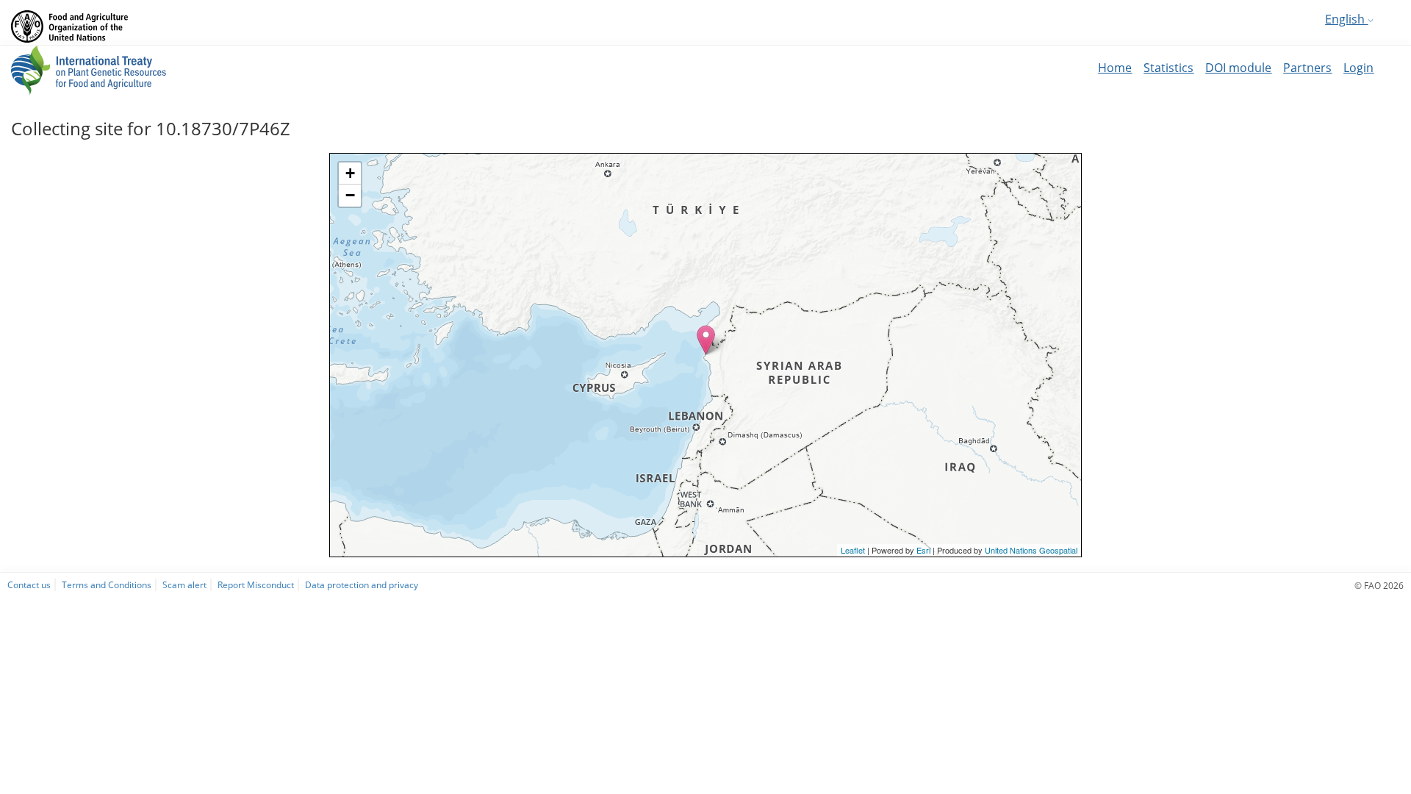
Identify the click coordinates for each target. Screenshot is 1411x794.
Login (1358, 68)
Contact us (29, 584)
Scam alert (184, 584)
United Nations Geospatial (1031, 550)
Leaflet (853, 550)
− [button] (350, 195)
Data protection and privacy (361, 584)
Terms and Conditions (106, 584)
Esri (923, 550)
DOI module (1238, 68)
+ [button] (350, 173)
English (1346, 19)
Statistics (1168, 68)
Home (1115, 68)
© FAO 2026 (1379, 585)
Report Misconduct (256, 584)
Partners (1307, 68)
